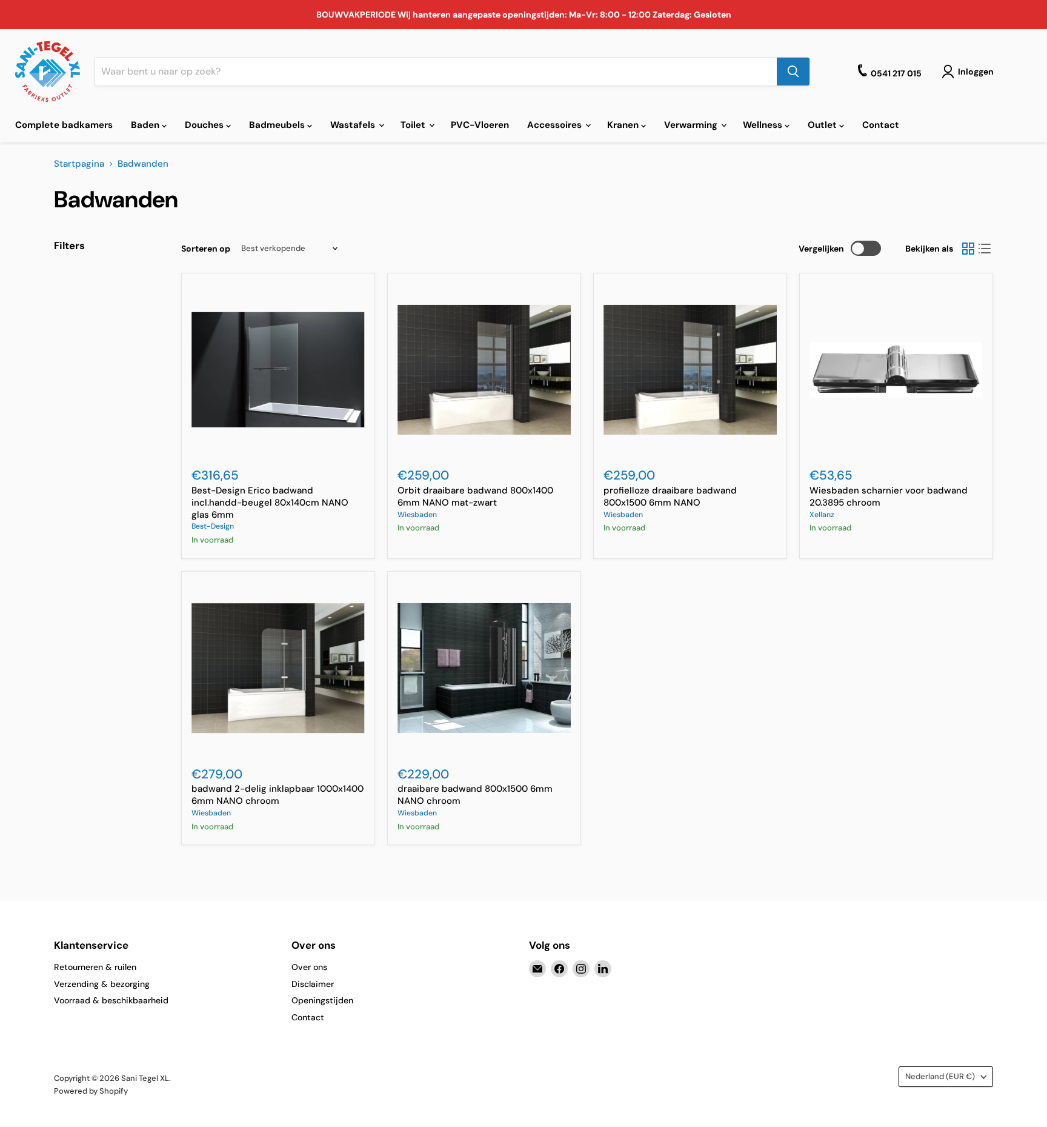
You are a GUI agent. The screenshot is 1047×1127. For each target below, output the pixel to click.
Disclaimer (312, 983)
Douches (205, 125)
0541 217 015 (896, 73)
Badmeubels (278, 125)
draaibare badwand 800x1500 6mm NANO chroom (475, 795)
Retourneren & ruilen (95, 966)
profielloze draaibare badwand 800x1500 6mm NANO (670, 496)
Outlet (823, 125)
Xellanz (821, 515)
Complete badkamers (64, 125)
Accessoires (555, 125)
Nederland (940, 1076)
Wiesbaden (417, 515)
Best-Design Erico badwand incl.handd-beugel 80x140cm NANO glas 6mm (269, 502)
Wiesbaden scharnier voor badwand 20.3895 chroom (888, 496)
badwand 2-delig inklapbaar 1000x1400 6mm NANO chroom (277, 795)
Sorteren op (205, 248)
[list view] (985, 248)
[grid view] (968, 248)
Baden (146, 125)
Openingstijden (322, 1000)
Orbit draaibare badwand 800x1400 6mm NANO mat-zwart (475, 496)
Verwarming (692, 125)
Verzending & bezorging (102, 983)
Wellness (764, 125)
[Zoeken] (793, 71)
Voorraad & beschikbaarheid (111, 1000)
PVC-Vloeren (480, 125)
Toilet (414, 125)
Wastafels (353, 125)
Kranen (624, 125)
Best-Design (212, 526)
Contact (880, 125)
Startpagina (79, 164)
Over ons (309, 966)
